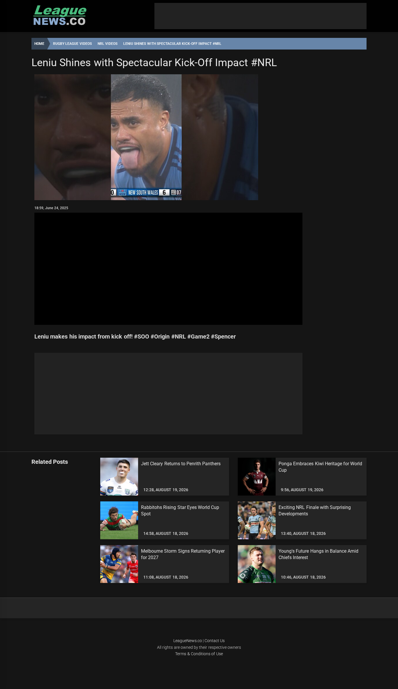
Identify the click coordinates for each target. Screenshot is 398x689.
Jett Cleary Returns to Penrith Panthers (181, 463)
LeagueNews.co (187, 640)
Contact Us (215, 640)
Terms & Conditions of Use (199, 653)
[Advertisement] (260, 16)
